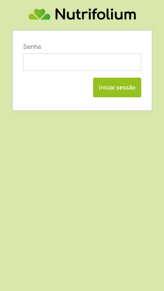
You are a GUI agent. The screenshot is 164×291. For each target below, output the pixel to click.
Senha (32, 46)
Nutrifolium (82, 14)
